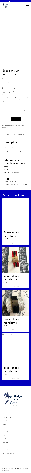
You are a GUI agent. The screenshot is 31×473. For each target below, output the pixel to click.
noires (9, 148)
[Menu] (26, 5)
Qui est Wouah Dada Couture (9, 420)
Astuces (4, 413)
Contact (4, 424)
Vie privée (5, 457)
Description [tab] (6, 134)
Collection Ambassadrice (8, 417)
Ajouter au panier (16, 118)
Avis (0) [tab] (6, 138)
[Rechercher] (22, 5)
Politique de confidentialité (8, 453)
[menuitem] (12, 1)
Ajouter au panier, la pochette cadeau (12, 105)
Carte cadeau (5, 435)
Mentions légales (6, 449)
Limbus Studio (6, 470)
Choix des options (16, 243)
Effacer (27, 123)
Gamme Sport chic (9, 127)
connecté (14, 184)
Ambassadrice (6, 431)
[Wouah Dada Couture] (12, 5)
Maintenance (25, 468)
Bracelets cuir (22, 125)
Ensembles (5, 439)
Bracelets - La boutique (15, 125)
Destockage (5, 442)
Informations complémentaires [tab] (18, 134)
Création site (19, 468)
